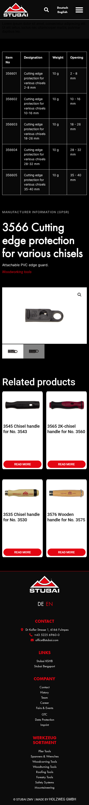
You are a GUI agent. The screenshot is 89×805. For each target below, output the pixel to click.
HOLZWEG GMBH (62, 799)
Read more (22, 464)
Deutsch (62, 8)
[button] (46, 9)
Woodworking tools (17, 272)
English (62, 12)
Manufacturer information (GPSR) (35, 212)
